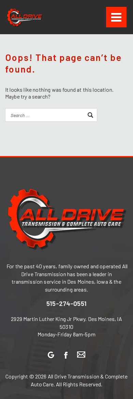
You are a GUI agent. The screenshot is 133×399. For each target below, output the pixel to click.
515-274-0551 (66, 303)
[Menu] (116, 17)
